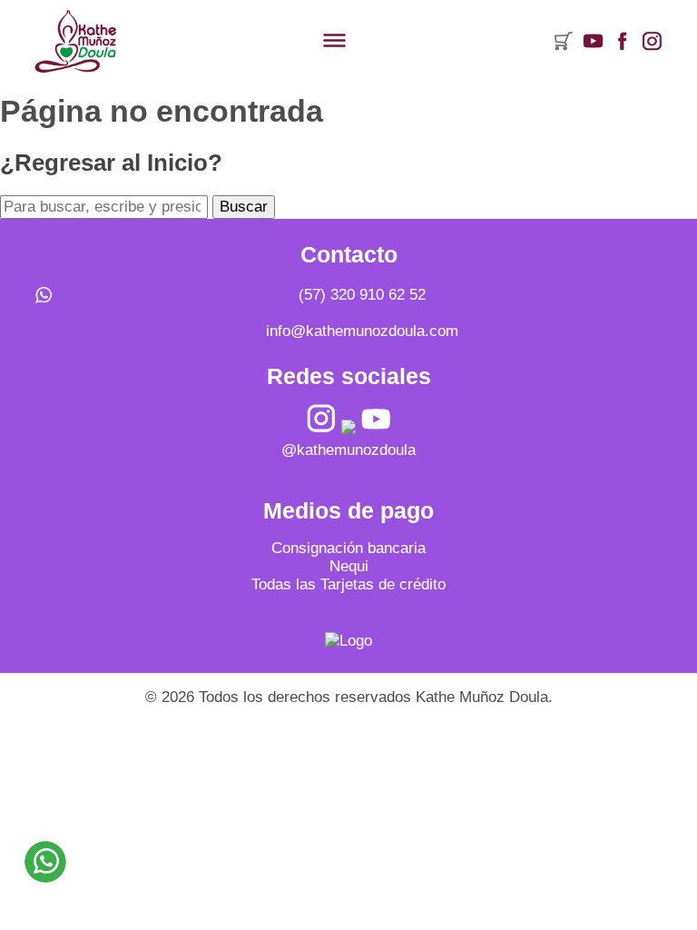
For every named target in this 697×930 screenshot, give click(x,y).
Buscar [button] (244, 206)
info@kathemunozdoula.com (362, 331)
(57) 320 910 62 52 (362, 294)
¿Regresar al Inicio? (111, 162)
